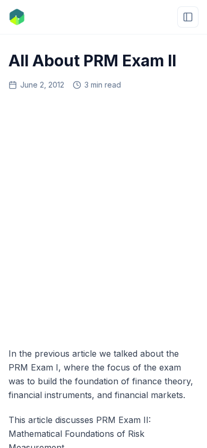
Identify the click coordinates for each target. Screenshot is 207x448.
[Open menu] (188, 17)
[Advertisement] (103, 214)
